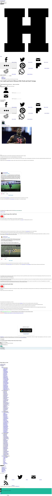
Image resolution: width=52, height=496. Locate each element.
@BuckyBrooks (5, 173)
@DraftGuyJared (5, 237)
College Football (5, 457)
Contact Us (3, 467)
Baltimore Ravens (5, 369)
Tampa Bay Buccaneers (6, 388)
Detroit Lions (5, 375)
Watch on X (18, 181)
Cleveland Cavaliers (5, 394)
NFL (2, 367)
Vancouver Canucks (5, 453)
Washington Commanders (6, 389)
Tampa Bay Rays (5, 430)
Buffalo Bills (4, 370)
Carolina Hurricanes (5, 436)
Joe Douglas (21, 303)
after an (7, 233)
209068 (3, 193)
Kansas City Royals (5, 420)
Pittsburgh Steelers (5, 386)
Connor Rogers (23, 264)
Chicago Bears (5, 373)
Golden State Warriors (6, 397)
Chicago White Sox (5, 416)
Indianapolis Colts (5, 377)
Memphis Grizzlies (5, 400)
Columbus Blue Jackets (6, 438)
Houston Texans (5, 376)
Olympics (4, 462)
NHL (2, 433)
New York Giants (5, 384)
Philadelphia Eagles (5, 385)
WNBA (4, 461)
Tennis (4, 464)
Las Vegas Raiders (5, 380)
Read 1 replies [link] (11, 260)
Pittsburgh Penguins (5, 448)
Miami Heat (4, 401)
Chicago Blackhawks (5, 437)
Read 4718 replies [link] (10, 195)
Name (12, 92)
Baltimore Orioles (5, 414)
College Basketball (5, 456)
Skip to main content (2, 0)
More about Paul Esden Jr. (23, 337)
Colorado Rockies (5, 418)
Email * (13, 98)
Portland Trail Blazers (6, 407)
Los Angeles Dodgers (6, 422)
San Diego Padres (5, 427)
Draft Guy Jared (5, 236)
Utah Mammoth (5, 452)
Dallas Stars (4, 439)
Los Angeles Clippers (6, 399)
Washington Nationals (6, 432)
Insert (8, 495)
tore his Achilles (7, 197)
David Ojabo (8, 160)
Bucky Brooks (5, 172)
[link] (20, 172)
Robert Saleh (1, 309)
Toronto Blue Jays (5, 431)
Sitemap (3, 471)
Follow (8, 173)
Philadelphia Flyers (5, 447)
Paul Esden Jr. (4, 124)
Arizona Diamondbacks (6, 412)
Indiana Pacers (5, 398)
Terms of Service (4, 470)
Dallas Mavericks (5, 395)
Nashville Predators (5, 444)
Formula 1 (4, 458)
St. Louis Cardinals (5, 429)
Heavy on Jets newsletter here (18, 210)
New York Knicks (5, 404)
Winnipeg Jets (5, 455)
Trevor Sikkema (28, 264)
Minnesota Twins (5, 424)
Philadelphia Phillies (5, 426)
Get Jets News (2, 101)
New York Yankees (5, 425)
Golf (3, 459)
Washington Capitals (5, 454)
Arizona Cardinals (5, 368)
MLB (2, 411)
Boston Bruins (5, 434)
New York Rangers (5, 446)
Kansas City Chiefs (5, 378)
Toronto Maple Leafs (5, 451)
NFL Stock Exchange (9, 264)
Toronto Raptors (5, 409)
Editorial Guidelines (4, 468)
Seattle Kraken (5, 449)
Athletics (4, 413)
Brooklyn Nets (5, 392)
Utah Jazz (4, 410)
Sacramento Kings (5, 408)
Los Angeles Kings (5, 442)
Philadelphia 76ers (5, 406)
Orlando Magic (5, 405)
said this (22, 219)
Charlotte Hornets (5, 393)
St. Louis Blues (5, 450)
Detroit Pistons (5, 396)
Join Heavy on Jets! (2, 211)
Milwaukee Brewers (5, 423)
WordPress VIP (17, 486)
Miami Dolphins (5, 381)
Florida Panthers (5, 441)
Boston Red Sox (5, 415)
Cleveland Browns (5, 372)
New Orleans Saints (5, 383)
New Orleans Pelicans (6, 403)
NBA (2, 390)
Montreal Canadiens (5, 443)
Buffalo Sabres (5, 435)
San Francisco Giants (5, 428)
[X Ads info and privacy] (20, 192)
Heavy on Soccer (5, 463)
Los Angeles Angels (5, 421)
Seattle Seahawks (5, 387)
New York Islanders (5, 445)
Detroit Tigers (5, 419)
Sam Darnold (27, 231)
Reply (7, 193)
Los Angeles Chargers (6, 379)
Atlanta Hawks (5, 391)
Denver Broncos (5, 374)
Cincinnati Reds (5, 417)
